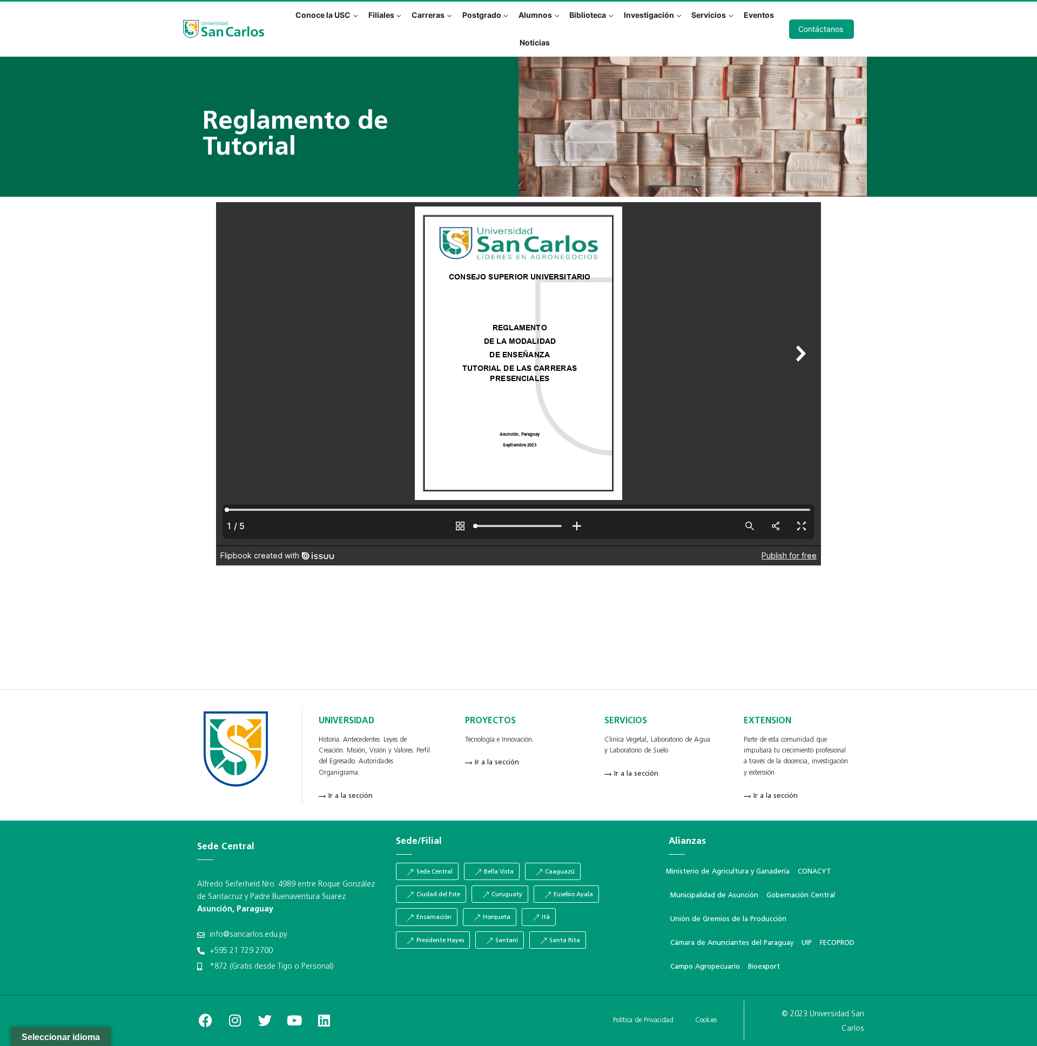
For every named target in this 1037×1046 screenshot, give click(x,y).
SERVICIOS (625, 721)
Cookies (706, 1020)
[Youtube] (294, 1020)
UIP (807, 943)
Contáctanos (820, 29)
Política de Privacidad (643, 1020)
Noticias (535, 42)
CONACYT (814, 871)
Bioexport (764, 966)
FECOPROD (837, 943)
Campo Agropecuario (705, 966)
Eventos (759, 14)
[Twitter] (264, 1020)
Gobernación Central (800, 895)
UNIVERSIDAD (346, 721)
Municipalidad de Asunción (714, 895)
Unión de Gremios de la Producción (728, 919)
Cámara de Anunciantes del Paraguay (731, 943)
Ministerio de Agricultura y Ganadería (728, 871)
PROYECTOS (490, 721)
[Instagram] (234, 1020)
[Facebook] (205, 1020)
